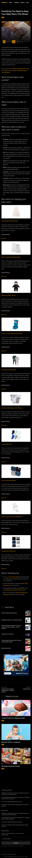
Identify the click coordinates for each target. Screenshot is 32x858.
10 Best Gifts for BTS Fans (7, 634)
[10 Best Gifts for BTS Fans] (28, 634)
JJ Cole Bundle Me (12, 577)
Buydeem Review (27, 689)
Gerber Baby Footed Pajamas (8, 370)
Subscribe (16, 843)
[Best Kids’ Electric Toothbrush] (16, 732)
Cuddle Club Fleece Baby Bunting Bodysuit (11, 333)
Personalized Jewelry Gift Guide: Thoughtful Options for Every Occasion (14, 825)
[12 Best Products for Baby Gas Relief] (16, 708)
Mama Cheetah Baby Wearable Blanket (11, 257)
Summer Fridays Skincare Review (9, 613)
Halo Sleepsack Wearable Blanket (17, 69)
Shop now (3, 238)
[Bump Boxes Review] (28, 648)
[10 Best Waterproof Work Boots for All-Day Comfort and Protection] (28, 641)
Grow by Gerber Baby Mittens (8, 480)
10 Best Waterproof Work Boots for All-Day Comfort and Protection (11, 641)
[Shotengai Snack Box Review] (16, 756)
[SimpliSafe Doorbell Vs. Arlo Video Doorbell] (28, 620)
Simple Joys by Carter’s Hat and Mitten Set (11, 517)
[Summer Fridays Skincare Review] (28, 613)
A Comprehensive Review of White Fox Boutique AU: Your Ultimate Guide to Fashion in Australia (15, 798)
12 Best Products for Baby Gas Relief (13, 718)
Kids (3, 17)
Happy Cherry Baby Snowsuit (8, 295)
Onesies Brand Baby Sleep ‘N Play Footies (15, 590)
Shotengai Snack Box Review (10, 766)
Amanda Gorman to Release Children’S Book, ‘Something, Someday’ (7, 690)
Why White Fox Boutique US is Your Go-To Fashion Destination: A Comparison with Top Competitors (15, 793)
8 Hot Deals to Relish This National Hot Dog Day (11, 801)
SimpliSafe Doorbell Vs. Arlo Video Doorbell (11, 620)
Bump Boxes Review (6, 648)
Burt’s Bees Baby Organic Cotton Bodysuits (12, 408)
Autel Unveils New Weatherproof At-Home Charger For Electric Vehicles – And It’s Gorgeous (11, 627)
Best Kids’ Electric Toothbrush (10, 742)
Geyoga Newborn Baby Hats (8, 551)
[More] (22, 41)
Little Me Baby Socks (6, 444)
